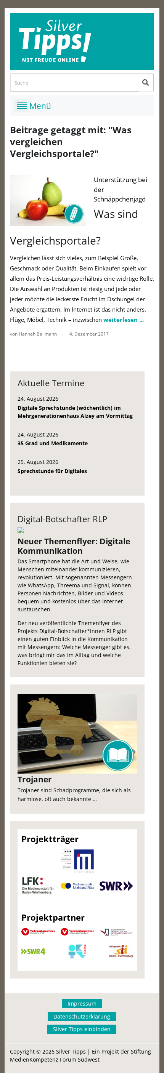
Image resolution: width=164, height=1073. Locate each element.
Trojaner (35, 779)
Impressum (82, 1003)
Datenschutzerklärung (81, 1016)
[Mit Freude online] (82, 41)
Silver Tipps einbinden (82, 1029)
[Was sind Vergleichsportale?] (48, 200)
